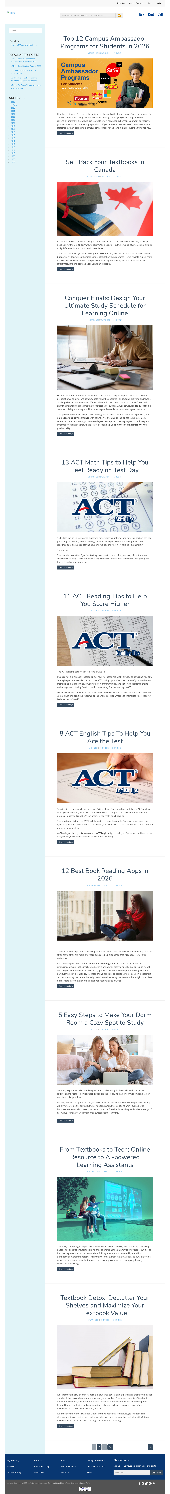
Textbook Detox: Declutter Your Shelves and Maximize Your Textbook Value (104, 1305)
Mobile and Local (68, 1466)
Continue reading (65, 133)
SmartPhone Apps (42, 1466)
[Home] (11, 12)
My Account (39, 1472)
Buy (141, 14)
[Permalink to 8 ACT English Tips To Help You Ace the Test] (105, 778)
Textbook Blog (14, 1472)
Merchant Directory (96, 1466)
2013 (13, 144)
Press (89, 1472)
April (15, 105)
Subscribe (156, 1472)
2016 (13, 135)
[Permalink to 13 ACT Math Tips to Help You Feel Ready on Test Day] (105, 506)
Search (119, 15)
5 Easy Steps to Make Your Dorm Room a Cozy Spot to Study (105, 1019)
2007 (13, 162)
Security (73, 1483)
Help (62, 1460)
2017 (13, 132)
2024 (13, 111)
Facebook (139, 1483)
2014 (13, 141)
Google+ (150, 1483)
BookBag (121, 3)
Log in (158, 3)
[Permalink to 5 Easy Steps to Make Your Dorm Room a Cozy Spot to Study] (105, 1059)
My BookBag (13, 1460)
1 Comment (118, 885)
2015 (13, 138)
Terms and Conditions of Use (59, 1483)
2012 (13, 147)
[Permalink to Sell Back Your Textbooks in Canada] (105, 208)
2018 (13, 129)
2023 (13, 114)
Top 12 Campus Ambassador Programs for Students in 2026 (104, 42)
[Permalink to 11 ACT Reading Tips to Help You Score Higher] (105, 640)
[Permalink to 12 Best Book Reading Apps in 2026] (105, 915)
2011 (13, 150)
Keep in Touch (135, 3)
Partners (38, 1460)
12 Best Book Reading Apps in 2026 (26, 66)
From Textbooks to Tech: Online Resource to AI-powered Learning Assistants (105, 1157)
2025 (13, 108)
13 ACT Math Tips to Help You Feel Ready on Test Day (104, 466)
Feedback (64, 1472)
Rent (151, 14)
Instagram (142, 1483)
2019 (13, 126)
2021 (13, 120)
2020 (13, 123)
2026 (13, 102)
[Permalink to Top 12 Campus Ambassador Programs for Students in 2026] (105, 83)
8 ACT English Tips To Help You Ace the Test (105, 737)
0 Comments (117, 53)
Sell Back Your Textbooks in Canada (105, 166)
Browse (10, 1466)
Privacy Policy (85, 1483)
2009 (13, 156)
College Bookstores (96, 1460)
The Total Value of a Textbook (24, 45)
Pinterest (154, 1483)
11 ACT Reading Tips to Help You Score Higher (105, 600)
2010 (13, 153)
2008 (13, 159)
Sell (160, 14)
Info (148, 3)
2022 (13, 117)
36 (110, 1447)
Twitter (146, 1483)
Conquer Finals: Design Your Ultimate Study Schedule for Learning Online (105, 306)
